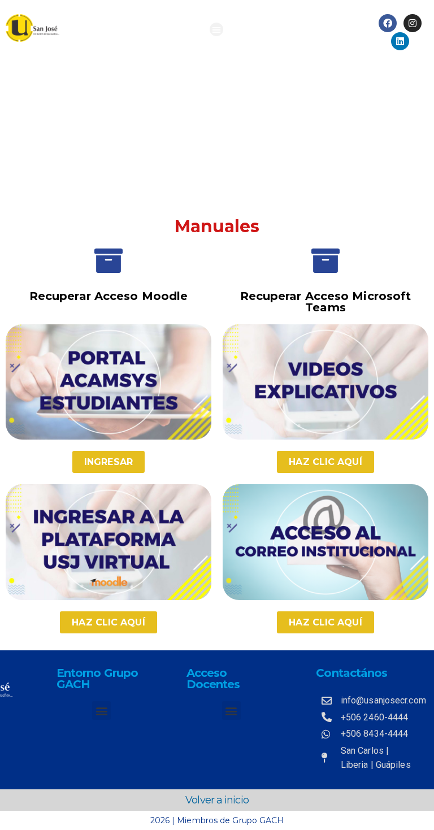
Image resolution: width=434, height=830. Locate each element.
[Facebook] (388, 23)
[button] (216, 29)
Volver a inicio (217, 800)
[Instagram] (412, 23)
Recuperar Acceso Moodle (108, 296)
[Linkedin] (400, 41)
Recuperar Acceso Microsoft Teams (325, 301)
